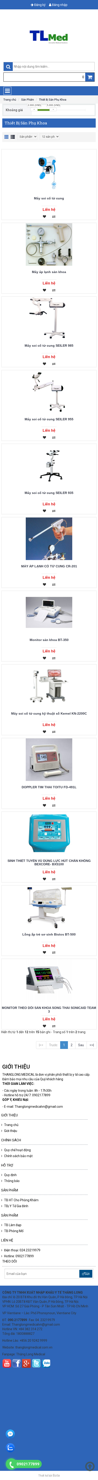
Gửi (87, 1274)
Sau (81, 1045)
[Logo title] (49, 37)
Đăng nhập (59, 5)
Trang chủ (9, 99)
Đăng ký (40, 5)
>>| (92, 1045)
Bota (56, 1475)
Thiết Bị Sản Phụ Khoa (52, 99)
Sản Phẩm (27, 99)
